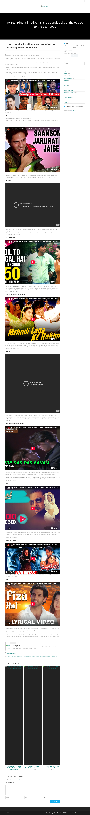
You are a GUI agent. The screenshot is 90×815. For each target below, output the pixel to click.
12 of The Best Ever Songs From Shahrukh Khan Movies (33, 767)
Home (47, 812)
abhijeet (13, 656)
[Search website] (83, 1)
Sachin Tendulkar (68, 50)
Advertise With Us (62, 812)
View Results (74, 58)
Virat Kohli (67, 51)
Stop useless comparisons (70, 53)
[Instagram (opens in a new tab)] (80, 1)
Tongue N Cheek (67, 97)
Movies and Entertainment (26, 52)
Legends (66, 85)
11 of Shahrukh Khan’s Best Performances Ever (51, 767)
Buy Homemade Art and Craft (70, 71)
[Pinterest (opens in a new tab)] (78, 1)
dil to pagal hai (52, 656)
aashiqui (9, 656)
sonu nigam (24, 657)
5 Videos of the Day (49, 813)
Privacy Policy (74, 812)
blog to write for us (52, 73)
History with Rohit (67, 83)
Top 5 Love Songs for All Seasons (17, 779)
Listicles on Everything (68, 90)
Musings (66, 95)
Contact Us (69, 812)
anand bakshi (18, 656)
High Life (66, 80)
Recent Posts (13, 642)
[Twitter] (10, 649)
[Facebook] (8, 649)
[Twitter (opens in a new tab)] (72, 1)
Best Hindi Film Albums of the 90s (32, 656)
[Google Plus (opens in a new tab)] (76, 1)
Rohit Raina (8, 52)
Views (65, 102)
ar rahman (23, 656)
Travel (65, 99)
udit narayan (32, 657)
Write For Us (56, 812)
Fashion (65, 73)
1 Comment (35, 52)
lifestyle (46, 73)
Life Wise (66, 87)
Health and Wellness (68, 78)
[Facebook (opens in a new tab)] (74, 1)
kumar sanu (17, 657)
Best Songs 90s (43, 656)
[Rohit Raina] (9, 646)
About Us (51, 812)
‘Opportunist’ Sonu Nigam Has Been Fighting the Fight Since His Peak (14, 768)
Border (47, 656)
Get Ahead (66, 75)
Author (7, 642)
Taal (28, 657)
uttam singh (38, 657)
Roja (21, 657)
